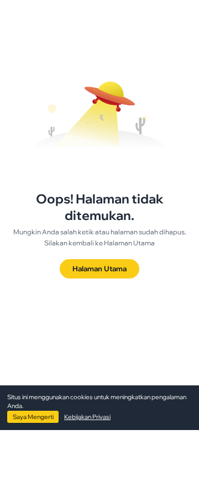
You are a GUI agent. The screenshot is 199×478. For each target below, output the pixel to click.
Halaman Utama (99, 268)
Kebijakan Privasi (87, 417)
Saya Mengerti (33, 417)
